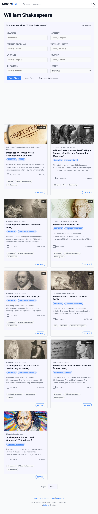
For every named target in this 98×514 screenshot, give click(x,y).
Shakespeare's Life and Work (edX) (24, 296)
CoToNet (46, 505)
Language (11, 55)
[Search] (23, 4)
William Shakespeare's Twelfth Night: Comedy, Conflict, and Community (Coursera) (72, 153)
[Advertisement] (49, 104)
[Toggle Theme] (93, 4)
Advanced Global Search (49, 78)
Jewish (10, 397)
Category (55, 33)
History (21, 160)
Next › (52, 486)
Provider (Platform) (16, 44)
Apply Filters (14, 78)
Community (73, 185)
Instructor (12, 66)
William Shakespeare (23, 181)
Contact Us (60, 498)
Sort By (54, 66)
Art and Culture (71, 160)
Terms (36, 498)
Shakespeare (12, 185)
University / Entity (59, 44)
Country (54, 55)
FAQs (53, 498)
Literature (11, 253)
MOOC (9, 4)
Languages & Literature (27, 231)
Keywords (11, 33)
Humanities (12, 160)
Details (40, 192)
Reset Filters (29, 78)
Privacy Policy (44, 498)
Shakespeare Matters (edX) (67, 224)
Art (64, 185)
